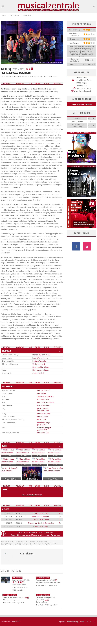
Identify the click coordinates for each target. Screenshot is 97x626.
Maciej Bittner (42, 417)
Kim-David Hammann (45, 402)
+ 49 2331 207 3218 (83, 88)
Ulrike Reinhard (38, 364)
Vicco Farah (41, 419)
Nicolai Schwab (43, 399)
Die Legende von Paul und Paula (45, 597)
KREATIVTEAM (6, 351)
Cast (30, 83)
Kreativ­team (20, 83)
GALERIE (4, 446)
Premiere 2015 (22, 541)
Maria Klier (41, 393)
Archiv (4, 541)
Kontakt (82, 621)
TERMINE (4, 489)
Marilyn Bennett (43, 390)
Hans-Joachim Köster (40, 367)
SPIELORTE (5, 509)
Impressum (61, 621)
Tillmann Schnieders (45, 396)
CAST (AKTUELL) (7, 386)
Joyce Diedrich (42, 408)
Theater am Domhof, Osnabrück (41, 523)
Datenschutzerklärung (72, 621)
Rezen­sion (6, 83)
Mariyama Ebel (43, 410)
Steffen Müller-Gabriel (41, 355)
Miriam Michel (38, 373)
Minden (5, 544)
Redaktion (40, 585)
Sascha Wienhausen (40, 358)
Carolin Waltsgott (44, 428)
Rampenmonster (45, 579)
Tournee (32, 541)
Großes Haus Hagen (27, 544)
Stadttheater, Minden (40, 516)
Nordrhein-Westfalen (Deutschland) (38, 543)
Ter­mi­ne (46, 83)
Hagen (55, 543)
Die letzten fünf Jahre (13, 596)
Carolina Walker (43, 405)
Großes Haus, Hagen (41, 513)
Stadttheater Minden (44, 544)
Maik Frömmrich (6, 77)
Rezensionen (25, 77)
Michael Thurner (44, 413)
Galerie (11, 541)
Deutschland (17, 77)
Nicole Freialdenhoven (20, 588)
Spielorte (57, 83)
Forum (53, 535)
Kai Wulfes (7, 603)
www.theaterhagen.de (83, 91)
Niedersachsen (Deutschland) (12, 543)
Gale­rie (37, 83)
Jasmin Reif (41, 425)
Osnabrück (14, 544)
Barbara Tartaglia (39, 361)
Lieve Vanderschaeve (40, 370)
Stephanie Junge (43, 423)
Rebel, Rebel (21, 579)
